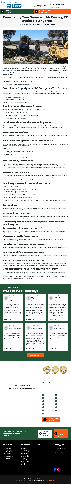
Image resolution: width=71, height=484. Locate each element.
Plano (46, 401)
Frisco (59, 410)
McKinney (47, 407)
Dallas (46, 413)
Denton (39, 239)
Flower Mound (62, 398)
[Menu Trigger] (69, 2)
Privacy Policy (19, 480)
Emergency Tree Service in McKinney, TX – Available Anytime (38, 25)
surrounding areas (57, 125)
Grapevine (48, 398)
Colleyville (48, 410)
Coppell (60, 407)
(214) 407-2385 (13, 83)
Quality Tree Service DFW (9, 125)
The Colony (48, 404)
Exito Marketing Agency (49, 480)
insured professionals (18, 189)
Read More (7, 319)
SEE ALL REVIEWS (36, 355)
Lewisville (60, 395)
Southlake (61, 404)
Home (17, 25)
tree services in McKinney (40, 263)
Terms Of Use (26, 480)
